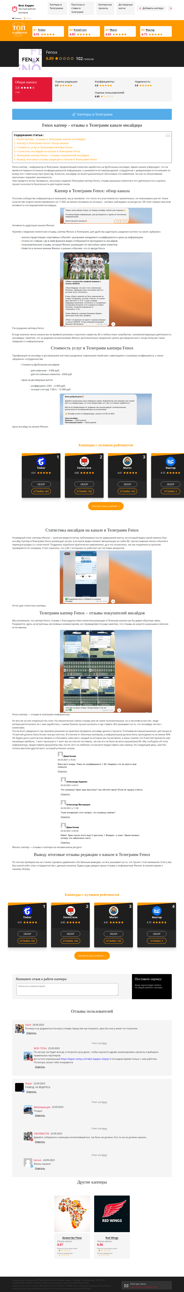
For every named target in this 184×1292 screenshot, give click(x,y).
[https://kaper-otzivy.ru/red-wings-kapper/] (112, 1214)
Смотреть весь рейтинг (105, 506)
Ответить (31, 1033)
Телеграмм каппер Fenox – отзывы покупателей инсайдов (53, 155)
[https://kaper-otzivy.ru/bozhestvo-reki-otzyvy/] (72, 1214)
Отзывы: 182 (84, 491)
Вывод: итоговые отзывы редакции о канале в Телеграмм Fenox (57, 159)
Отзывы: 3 (170, 491)
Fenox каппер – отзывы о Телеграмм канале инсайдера (51, 139)
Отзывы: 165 (127, 491)
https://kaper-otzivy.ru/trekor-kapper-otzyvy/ (85, 1058)
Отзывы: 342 (41, 491)
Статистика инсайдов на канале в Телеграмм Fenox (48, 151)
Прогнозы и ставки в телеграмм (78, 8)
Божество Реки (72, 1237)
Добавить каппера (151, 8)
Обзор (41, 484)
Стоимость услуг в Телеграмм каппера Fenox (44, 147)
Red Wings (112, 1237)
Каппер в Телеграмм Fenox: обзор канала (42, 143)
